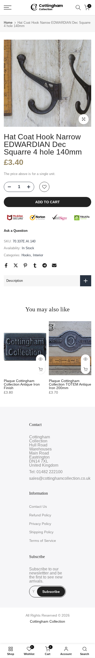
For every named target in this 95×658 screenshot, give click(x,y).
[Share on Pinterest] (25, 265)
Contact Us (38, 506)
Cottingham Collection (47, 621)
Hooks (26, 255)
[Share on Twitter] (15, 265)
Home (8, 22)
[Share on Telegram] (44, 265)
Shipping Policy (41, 532)
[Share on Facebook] (6, 265)
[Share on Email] (54, 265)
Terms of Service (42, 541)
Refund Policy (40, 515)
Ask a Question (16, 231)
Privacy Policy (40, 524)
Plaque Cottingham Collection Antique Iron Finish (22, 384)
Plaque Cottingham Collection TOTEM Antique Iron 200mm (70, 384)
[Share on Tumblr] (35, 265)
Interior (38, 255)
